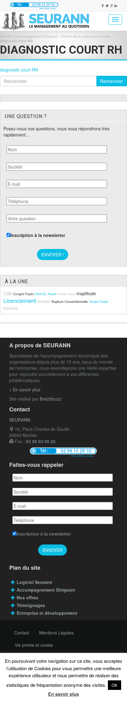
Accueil (5, 36)
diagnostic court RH (19, 70)
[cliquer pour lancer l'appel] (34, 5)
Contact (21, 633)
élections (10, 308)
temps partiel (98, 302)
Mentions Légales (56, 633)
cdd (7, 293)
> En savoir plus (24, 389)
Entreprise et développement (47, 613)
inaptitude (86, 293)
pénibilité (43, 301)
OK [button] (114, 685)
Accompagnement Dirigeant (46, 590)
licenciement (19, 300)
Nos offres (27, 597)
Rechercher (111, 81)
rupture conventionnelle (69, 301)
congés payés (23, 294)
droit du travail (45, 294)
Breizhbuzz (50, 399)
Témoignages (31, 605)
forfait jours (66, 294)
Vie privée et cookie (34, 645)
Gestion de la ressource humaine (86, 36)
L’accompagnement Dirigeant (35, 36)
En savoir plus (63, 694)
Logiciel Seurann (34, 582)
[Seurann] (47, 21)
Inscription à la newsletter (37, 235)
